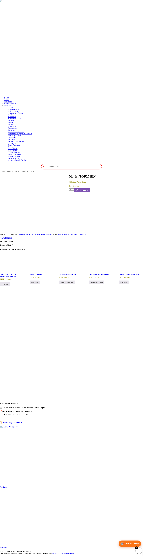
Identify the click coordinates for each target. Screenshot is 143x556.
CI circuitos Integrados (15, 115)
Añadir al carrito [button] (67, 282)
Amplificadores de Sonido (17, 160)
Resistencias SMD (14, 156)
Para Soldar (12, 139)
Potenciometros (13, 158)
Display (11, 122)
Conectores (12, 117)
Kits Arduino (12, 151)
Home (2, 171)
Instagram (3, 547)
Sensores (11, 147)
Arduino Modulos (14, 152)
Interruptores (12, 128)
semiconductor (74, 234)
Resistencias (12, 143)
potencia (66, 234)
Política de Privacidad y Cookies (63, 553)
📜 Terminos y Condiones (11, 422)
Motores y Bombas (14, 135)
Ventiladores (12, 137)
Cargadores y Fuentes (15, 113)
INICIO (6, 98)
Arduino (11, 107)
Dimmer (11, 120)
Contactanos (8, 102)
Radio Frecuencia (14, 145)
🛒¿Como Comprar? (9, 427)
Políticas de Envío (10, 103)
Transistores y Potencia (16, 132)
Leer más (5, 284)
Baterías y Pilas (13, 109)
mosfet (60, 234)
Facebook (3, 487)
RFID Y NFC (12, 149)
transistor (83, 234)
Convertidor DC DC (15, 119)
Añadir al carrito (82, 190)
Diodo (10, 124)
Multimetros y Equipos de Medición (20, 134)
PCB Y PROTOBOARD (16, 141)
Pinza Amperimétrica (15, 154)
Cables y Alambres (14, 111)
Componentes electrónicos (42, 234)
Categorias (7, 105)
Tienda (6, 100)
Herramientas (12, 126)
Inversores (11, 130)
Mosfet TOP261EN (6, 238)
